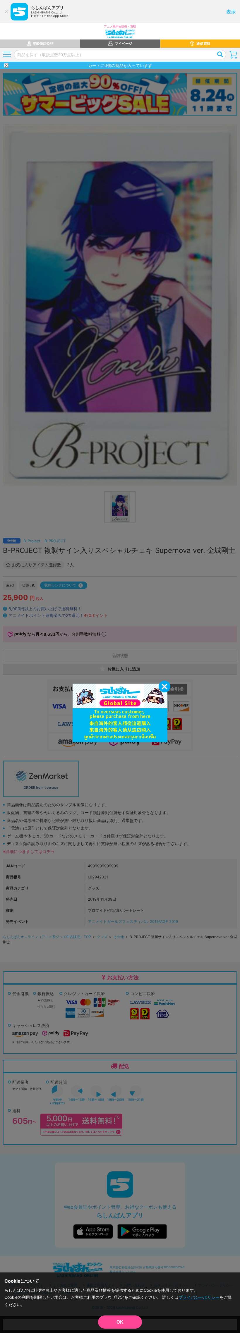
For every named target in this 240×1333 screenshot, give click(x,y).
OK (120, 1322)
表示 (231, 12)
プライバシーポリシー (199, 1297)
